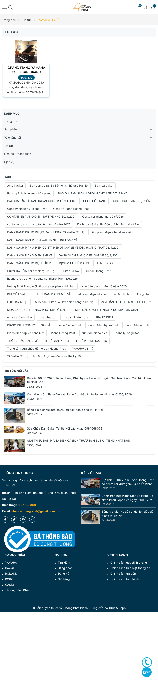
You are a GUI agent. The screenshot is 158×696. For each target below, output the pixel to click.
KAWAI (9, 568)
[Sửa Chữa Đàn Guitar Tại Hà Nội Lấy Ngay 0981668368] (14, 429)
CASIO (9, 584)
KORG (9, 579)
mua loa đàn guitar (19, 317)
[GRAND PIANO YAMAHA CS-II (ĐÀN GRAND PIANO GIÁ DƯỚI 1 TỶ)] (26, 54)
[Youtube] (23, 519)
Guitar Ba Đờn (105, 263)
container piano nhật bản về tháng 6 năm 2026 (39, 224)
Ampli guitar (15, 185)
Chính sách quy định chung (128, 562)
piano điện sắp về (137, 325)
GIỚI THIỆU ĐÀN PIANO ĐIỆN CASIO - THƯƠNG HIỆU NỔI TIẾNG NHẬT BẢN (78, 440)
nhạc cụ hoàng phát (76, 317)
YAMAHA (11, 562)
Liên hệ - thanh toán (17, 153)
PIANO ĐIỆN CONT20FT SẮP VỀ (29, 325)
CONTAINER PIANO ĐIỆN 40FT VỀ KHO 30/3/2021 (41, 216)
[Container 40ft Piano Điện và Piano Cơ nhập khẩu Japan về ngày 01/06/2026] (14, 398)
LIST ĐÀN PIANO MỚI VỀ (54, 294)
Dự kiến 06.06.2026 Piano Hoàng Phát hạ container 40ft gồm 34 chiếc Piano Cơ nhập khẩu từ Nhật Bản (128, 482)
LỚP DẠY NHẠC (17, 302)
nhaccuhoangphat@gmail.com (33, 511)
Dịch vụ (9, 162)
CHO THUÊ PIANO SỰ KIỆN (131, 201)
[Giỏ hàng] (153, 7)
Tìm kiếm (64, 562)
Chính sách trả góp (123, 573)
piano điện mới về (69, 325)
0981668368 (27, 505)
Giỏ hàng (64, 579)
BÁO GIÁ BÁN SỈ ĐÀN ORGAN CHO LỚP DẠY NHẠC (92, 193)
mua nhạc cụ (47, 317)
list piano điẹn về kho (91, 294)
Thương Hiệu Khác (17, 590)
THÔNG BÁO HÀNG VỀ (22, 340)
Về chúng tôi (12, 137)
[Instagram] (32, 519)
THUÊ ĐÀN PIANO (56, 340)
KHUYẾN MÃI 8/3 (18, 294)
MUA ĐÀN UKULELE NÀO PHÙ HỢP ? (126, 302)
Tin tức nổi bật (16, 370)
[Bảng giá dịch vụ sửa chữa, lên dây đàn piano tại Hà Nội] (14, 415)
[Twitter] (14, 519)
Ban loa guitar (104, 185)
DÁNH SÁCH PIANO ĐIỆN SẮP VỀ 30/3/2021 (89, 255)
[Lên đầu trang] (153, 678)
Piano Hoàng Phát (63, 333)
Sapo (122, 608)
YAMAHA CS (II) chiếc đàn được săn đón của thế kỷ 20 (44, 356)
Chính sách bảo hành (124, 579)
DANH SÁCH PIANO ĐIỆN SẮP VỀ (29, 255)
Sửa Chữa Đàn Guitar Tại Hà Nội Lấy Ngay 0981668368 (64, 428)
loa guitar (143, 294)
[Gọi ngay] (147, 662)
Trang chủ (11, 121)
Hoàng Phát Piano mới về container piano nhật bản (41, 286)
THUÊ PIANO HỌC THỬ (91, 340)
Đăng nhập (65, 568)
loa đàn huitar (121, 294)
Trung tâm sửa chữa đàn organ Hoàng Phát (36, 348)
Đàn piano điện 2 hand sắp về (111, 232)
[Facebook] (5, 519)
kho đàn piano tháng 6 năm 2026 (104, 286)
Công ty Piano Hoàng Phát (71, 208)
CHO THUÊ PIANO (94, 201)
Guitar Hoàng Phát (98, 271)
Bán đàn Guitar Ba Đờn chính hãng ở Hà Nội (59, 185)
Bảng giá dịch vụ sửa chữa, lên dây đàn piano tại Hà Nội (65, 409)
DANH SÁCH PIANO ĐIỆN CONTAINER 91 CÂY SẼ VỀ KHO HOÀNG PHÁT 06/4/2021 (63, 247)
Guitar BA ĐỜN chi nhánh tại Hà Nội (31, 271)
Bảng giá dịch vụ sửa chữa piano (29, 193)
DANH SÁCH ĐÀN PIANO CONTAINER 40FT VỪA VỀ (42, 239)
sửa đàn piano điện (94, 333)
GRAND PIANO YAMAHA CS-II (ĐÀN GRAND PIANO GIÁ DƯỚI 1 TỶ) (26, 70)
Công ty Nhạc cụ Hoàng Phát (27, 208)
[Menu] (4, 7)
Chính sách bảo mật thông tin (130, 568)
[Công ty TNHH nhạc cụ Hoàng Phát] (81, 7)
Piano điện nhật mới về (103, 325)
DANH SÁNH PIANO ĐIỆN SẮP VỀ (29, 263)
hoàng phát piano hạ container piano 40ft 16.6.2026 (42, 278)
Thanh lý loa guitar (126, 333)
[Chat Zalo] (147, 672)
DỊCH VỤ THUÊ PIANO (74, 263)
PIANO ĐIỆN (104, 317)
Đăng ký (63, 573)
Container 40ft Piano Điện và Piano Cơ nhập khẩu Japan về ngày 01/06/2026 (79, 394)
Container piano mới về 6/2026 (103, 216)
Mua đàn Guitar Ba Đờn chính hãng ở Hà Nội (64, 302)
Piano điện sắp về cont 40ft (25, 333)
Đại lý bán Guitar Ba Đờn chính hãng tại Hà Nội (108, 224)
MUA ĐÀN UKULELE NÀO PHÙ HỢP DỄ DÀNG (38, 309)
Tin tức (9, 145)
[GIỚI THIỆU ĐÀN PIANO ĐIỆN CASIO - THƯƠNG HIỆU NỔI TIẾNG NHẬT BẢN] (14, 445)
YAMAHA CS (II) (82, 348)
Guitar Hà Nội (70, 271)
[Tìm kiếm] (11, 7)
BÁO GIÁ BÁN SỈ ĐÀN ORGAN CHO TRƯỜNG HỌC (41, 201)
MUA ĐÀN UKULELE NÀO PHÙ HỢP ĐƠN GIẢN (106, 309)
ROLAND (11, 573)
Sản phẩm (11, 129)
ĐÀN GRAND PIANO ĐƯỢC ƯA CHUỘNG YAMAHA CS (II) (45, 232)
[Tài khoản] (146, 7)
